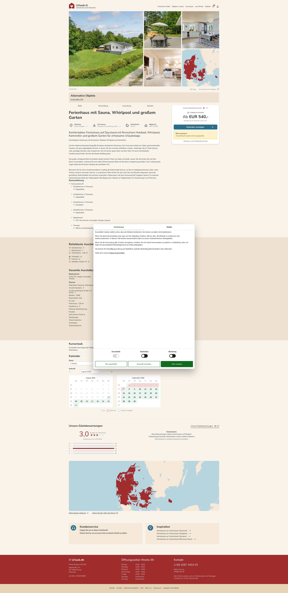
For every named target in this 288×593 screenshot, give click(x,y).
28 (98, 401)
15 (129, 393)
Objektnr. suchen (178, 6)
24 (76, 401)
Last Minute (199, 6)
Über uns (148, 588)
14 (124, 393)
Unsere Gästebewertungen (192, 108)
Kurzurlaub (189, 6)
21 (124, 397)
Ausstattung (126, 106)
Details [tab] (169, 227)
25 (81, 401)
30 (108, 401)
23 (134, 397)
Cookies (112, 588)
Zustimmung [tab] (119, 227)
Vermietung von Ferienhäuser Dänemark (172, 531)
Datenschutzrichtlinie (131, 588)
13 (156, 389)
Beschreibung (103, 106)
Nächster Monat (111, 371)
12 (151, 389)
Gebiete (207, 6)
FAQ (141, 588)
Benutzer (217, 6)
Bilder (80, 106)
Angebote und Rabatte (171, 588)
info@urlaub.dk (179, 571)
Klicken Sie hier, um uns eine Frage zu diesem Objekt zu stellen (103, 533)
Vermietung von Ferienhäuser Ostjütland (172, 533)
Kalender (150, 106)
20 (156, 393)
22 (129, 397)
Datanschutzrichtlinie (117, 253)
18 (145, 393)
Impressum (157, 588)
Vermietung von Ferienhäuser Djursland (172, 536)
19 (151, 393)
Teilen (194, 89)
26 (87, 401)
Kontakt (119, 588)
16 (134, 393)
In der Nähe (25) (77, 99)
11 (145, 389)
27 (92, 401)
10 (140, 389)
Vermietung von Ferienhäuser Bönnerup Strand (174, 539)
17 (140, 393)
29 (103, 401)
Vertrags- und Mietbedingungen (195, 141)
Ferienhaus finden (164, 6)
